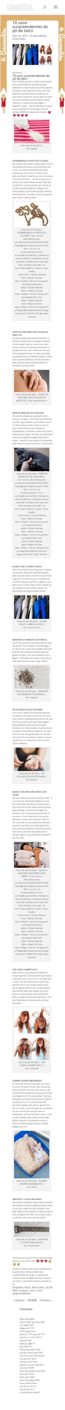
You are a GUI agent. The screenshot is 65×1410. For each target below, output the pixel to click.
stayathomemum (40, 400)
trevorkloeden (34, 1245)
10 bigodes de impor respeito (38, 1278)
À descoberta (38, 35)
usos (33, 1290)
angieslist (34, 697)
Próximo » (45, 1300)
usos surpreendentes (27, 1292)
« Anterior (19, 1300)
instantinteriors (34, 627)
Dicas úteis (18, 38)
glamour (34, 779)
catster (34, 1187)
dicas (28, 1287)
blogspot (34, 148)
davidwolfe (34, 1068)
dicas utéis (38, 1287)
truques (24, 1290)
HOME (32, 1300)
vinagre (32, 1275)
